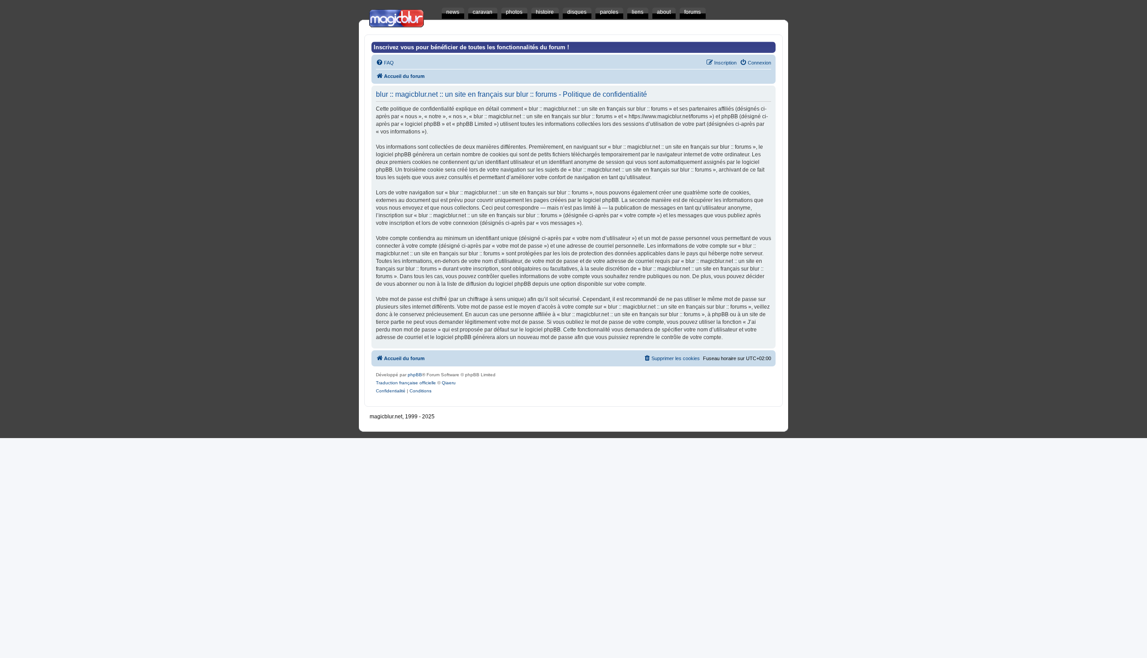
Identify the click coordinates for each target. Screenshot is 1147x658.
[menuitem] (385, 62)
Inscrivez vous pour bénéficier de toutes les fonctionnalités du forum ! (471, 47)
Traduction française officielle (406, 382)
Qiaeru (449, 382)
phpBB (415, 374)
